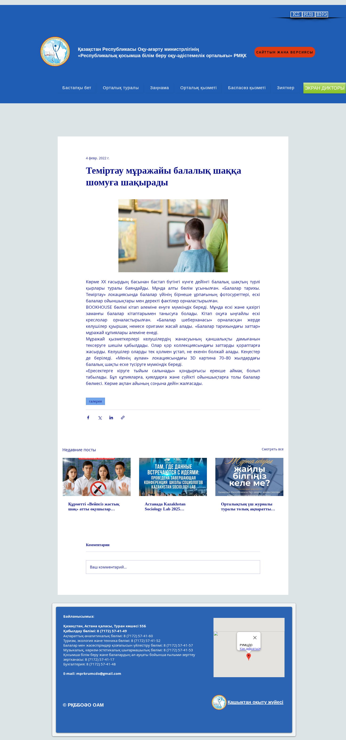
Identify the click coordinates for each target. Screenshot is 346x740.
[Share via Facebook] (88, 417)
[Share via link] (123, 417)
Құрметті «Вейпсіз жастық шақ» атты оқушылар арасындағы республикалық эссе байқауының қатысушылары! (95, 507)
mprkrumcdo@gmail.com (98, 673)
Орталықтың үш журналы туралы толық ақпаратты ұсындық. (246, 507)
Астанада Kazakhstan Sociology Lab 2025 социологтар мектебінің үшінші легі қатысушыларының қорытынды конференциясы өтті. (172, 507)
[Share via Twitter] (99, 417)
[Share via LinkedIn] (111, 417)
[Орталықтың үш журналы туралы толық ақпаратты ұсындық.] (249, 477)
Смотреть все (273, 449)
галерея (95, 401)
